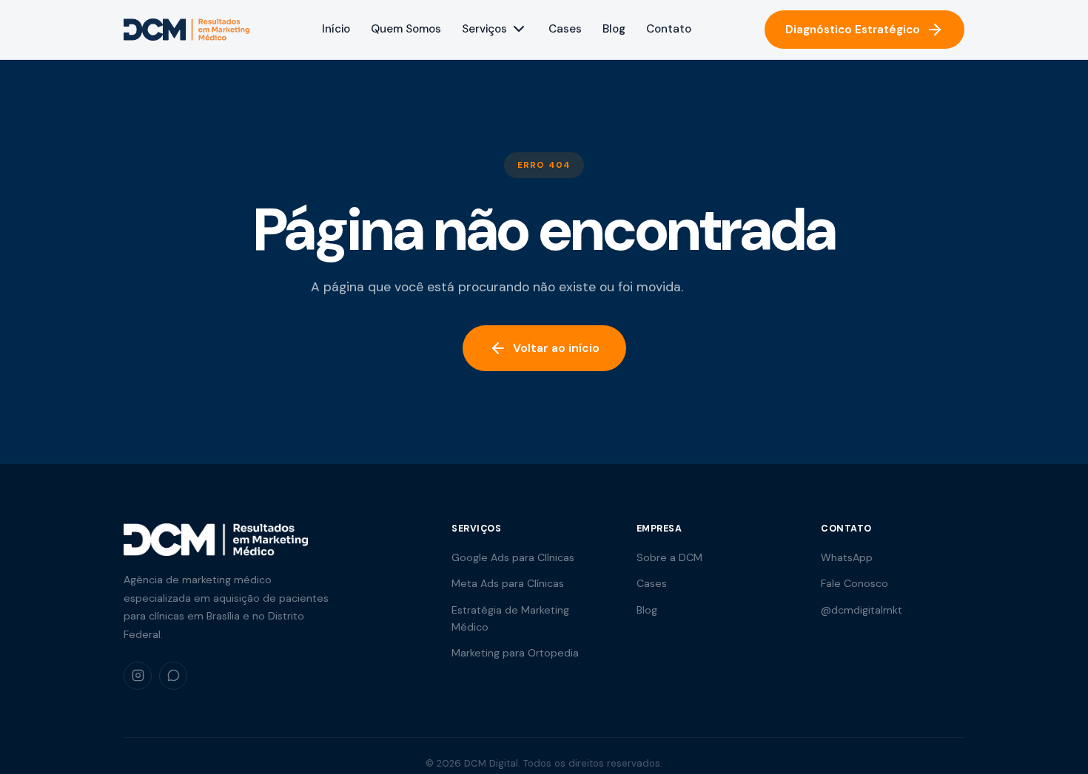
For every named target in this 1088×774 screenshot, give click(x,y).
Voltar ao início (556, 348)
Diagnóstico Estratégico (852, 29)
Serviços (484, 28)
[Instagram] (138, 676)
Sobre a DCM (669, 557)
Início (336, 28)
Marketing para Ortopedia (515, 652)
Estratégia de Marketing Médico (510, 618)
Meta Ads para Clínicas (507, 583)
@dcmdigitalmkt (861, 610)
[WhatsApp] (173, 676)
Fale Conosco (854, 583)
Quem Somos (406, 28)
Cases (565, 28)
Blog (613, 28)
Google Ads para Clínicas (512, 557)
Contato (668, 28)
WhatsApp (847, 557)
